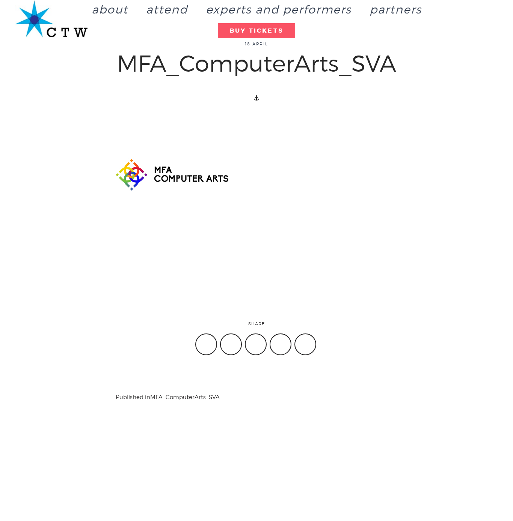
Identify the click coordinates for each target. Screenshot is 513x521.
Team (146, 480)
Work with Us (278, 471)
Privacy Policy (399, 471)
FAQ (266, 480)
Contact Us (32, 471)
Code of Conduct (404, 480)
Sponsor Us (33, 480)
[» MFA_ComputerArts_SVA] (51, 19)
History (148, 471)
